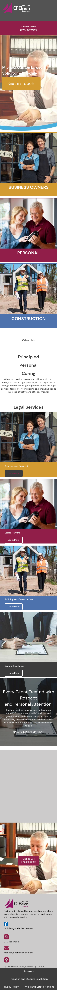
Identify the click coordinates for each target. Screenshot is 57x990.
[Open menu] (28, 18)
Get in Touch (21, 83)
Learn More (13, 473)
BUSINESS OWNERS (28, 187)
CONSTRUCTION (28, 319)
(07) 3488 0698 (28, 29)
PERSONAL (28, 253)
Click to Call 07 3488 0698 (28, 860)
